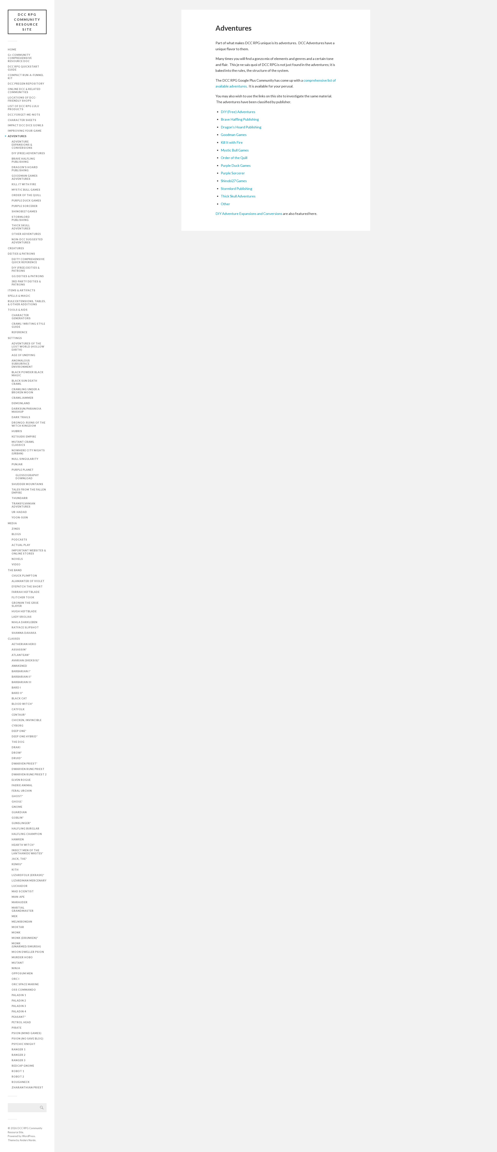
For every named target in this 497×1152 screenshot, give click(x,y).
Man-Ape (18, 896)
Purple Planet (23, 469)
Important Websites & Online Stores (29, 552)
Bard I (16, 687)
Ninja (16, 968)
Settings (15, 338)
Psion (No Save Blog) (27, 1038)
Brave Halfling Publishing (23, 160)
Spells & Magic (19, 295)
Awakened (19, 665)
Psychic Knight (24, 1044)
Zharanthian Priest (27, 1087)
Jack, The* (19, 858)
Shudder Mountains (27, 484)
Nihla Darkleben (24, 622)
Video (16, 564)
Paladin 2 (19, 1000)
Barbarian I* (21, 671)
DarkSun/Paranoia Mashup (26, 410)
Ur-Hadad (19, 512)
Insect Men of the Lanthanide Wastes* (27, 852)
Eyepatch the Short (27, 586)
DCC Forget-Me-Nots (24, 114)
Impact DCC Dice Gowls (25, 125)
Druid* (17, 758)
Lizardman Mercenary (29, 880)
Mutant (18, 962)
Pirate (17, 1027)
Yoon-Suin (20, 517)
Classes (14, 638)
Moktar (18, 927)
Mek (15, 916)
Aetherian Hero (24, 644)
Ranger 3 (18, 1060)
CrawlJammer (22, 397)
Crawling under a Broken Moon (26, 391)
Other (225, 204)
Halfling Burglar (25, 828)
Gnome (17, 806)
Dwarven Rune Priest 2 (29, 774)
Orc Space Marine (25, 984)
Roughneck (21, 1082)
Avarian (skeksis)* (25, 660)
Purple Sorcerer (25, 206)
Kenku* (17, 864)
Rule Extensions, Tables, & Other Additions (27, 303)
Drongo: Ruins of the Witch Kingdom (28, 424)
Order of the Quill (26, 195)
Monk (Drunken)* (25, 937)
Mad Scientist (23, 891)
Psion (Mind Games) (26, 1033)
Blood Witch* (22, 703)
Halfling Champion (27, 833)
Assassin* (19, 649)
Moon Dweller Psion (28, 951)
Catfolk (18, 709)
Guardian (19, 812)
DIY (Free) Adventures (28, 153)
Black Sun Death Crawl (24, 382)
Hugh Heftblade (24, 611)
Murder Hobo (22, 957)
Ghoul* (17, 801)
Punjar (17, 464)
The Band (15, 570)
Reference (19, 332)
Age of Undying (23, 355)
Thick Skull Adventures (21, 227)
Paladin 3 (19, 1006)
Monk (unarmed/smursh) (26, 945)
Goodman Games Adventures (25, 177)
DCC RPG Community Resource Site (27, 21)
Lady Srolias (22, 616)
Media (12, 523)
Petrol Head (21, 1022)
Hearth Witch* (23, 844)
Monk (16, 932)
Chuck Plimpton (24, 575)
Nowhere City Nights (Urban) (28, 452)
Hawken (18, 839)
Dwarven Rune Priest (28, 769)
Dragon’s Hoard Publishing (25, 169)
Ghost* (17, 796)
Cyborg (17, 725)
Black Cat (19, 698)
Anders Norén (28, 1140)
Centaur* (19, 714)
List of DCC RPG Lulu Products (23, 108)
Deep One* (19, 731)
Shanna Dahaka (24, 632)
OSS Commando (24, 989)
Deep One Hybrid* (25, 736)
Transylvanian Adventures (23, 505)
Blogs (16, 534)
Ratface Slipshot (25, 627)
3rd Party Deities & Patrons (26, 283)
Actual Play (21, 545)
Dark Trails (21, 417)
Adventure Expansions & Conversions (22, 144)
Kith (15, 869)
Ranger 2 (18, 1054)
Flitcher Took (23, 597)
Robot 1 (18, 1071)
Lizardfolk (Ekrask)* (28, 875)
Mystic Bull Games (26, 189)
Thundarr (20, 498)
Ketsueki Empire (24, 436)
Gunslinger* (21, 823)
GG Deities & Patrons (28, 276)
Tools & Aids (18, 309)
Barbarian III (21, 682)
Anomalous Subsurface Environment (22, 363)
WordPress (28, 1136)
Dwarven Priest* (24, 763)
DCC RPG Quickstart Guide (23, 68)
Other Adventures (26, 233)
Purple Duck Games (26, 200)
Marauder (20, 902)
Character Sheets (22, 120)
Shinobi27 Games (24, 211)
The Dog (18, 741)
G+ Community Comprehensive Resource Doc (20, 58)
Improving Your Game (25, 130)
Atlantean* (21, 654)
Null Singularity (25, 458)
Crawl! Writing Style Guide (28, 325)
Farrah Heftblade (26, 591)
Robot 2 (18, 1076)
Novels (17, 558)
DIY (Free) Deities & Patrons (26, 269)
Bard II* (17, 692)
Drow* (17, 752)
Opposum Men (22, 973)
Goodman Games (234, 134)
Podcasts (19, 539)
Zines (16, 528)
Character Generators (21, 317)
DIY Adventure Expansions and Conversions (248, 213)
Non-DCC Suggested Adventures (27, 241)
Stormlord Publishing (21, 218)
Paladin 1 (19, 995)
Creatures (16, 248)
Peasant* (19, 1016)
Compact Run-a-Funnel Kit (26, 77)
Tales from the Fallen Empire (29, 491)
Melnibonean (22, 921)
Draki (16, 747)
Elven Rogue (21, 779)
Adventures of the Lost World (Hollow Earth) (28, 346)
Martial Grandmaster (23, 909)
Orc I (15, 978)
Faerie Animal (22, 785)
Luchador (20, 885)
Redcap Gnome (23, 1065)
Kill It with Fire (24, 184)
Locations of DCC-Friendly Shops (22, 99)
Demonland (21, 403)
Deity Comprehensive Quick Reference (28, 261)
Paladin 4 (19, 1011)
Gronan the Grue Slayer (25, 604)
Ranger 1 (18, 1049)
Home (12, 49)
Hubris (17, 431)
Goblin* (18, 817)
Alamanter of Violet (28, 581)
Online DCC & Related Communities (24, 90)
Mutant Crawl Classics (23, 443)
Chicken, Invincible (27, 720)
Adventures (17, 136)
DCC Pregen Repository (26, 83)
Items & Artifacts (21, 290)
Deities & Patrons (21, 253)
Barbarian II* (22, 676)
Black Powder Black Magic (27, 374)
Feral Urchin (22, 790)
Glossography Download (27, 477)
